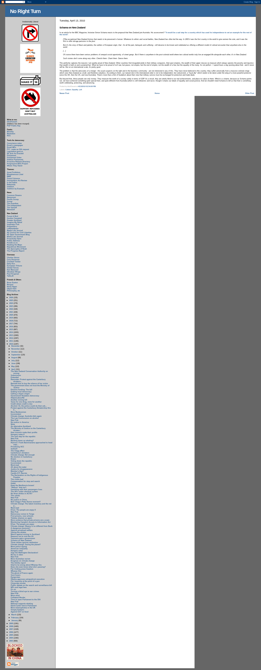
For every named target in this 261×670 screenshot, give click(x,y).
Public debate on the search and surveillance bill (31, 585)
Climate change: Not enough (23, 455)
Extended (15, 377)
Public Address (13, 241)
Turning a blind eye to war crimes (25, 591)
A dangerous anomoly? (20, 528)
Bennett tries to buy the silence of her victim (29, 383)
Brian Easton (12, 283)
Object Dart (11, 289)
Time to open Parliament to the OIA (26, 600)
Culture (68, 89)
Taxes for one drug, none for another (26, 402)
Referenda (11, 185)
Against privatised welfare (21, 530)
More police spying (19, 547)
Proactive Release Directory (18, 162)
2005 (11, 635)
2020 (11, 315)
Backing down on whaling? (22, 441)
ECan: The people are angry (22, 524)
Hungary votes (17, 551)
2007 (11, 629)
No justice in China (19, 500)
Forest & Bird (12, 216)
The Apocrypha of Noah (17, 249)
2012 (11, 338)
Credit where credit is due (21, 404)
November (15, 349)
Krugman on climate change (23, 561)
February (15, 618)
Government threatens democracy (25, 396)
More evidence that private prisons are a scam (30, 520)
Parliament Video (14, 158)
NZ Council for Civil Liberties (19, 233)
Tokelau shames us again (21, 518)
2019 (11, 318)
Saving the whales (18, 532)
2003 (11, 641)
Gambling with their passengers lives (26, 489)
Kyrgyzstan (15, 577)
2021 (11, 312)
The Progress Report (15, 251)
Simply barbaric (17, 610)
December (15, 346)
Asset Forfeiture (13, 172)
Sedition (10, 187)
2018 (11, 321)
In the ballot (12, 183)
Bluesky (10, 132)
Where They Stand (14, 166)
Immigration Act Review (17, 180)
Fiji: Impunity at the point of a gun (25, 581)
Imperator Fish (13, 224)
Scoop (9, 201)
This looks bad (17, 479)
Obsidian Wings (13, 272)
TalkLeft (10, 276)
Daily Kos (11, 264)
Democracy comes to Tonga (22, 514)
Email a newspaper (15, 145)
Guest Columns (13, 178)
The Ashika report (18, 563)
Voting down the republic (21, 461)
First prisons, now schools (22, 516)
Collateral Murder (18, 597)
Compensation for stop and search (25, 481)
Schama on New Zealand (72, 27)
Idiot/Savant (12, 122)
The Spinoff (12, 208)
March (14, 615)
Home (157, 93)
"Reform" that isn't (18, 487)
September (16, 355)
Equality (75, 89)
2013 (11, 335)
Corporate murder (18, 583)
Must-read (15, 465)
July (13, 361)
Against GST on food (19, 612)
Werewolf (11, 210)
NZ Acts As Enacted (15, 153)
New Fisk (14, 420)
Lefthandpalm (12, 228)
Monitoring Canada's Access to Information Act (30, 522)
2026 (11, 297)
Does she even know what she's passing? (28, 567)
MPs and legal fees (19, 587)
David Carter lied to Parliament (24, 606)
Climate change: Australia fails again (26, 416)
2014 (11, 332)
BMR (9, 176)
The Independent (14, 205)
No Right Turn (25, 11)
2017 (11, 324)
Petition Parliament (15, 160)
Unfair (13, 483)
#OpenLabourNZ (17, 398)
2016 (11, 327)
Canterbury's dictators (20, 453)
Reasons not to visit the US (22, 536)
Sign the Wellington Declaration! (24, 553)
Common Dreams (14, 195)
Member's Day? (17, 471)
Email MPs (11, 147)
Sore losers (15, 575)
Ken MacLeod (12, 270)
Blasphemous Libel (15, 174)
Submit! (14, 449)
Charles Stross (13, 258)
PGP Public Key (13, 126)
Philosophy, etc (13, 291)
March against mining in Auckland (25, 534)
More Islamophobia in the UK (23, 608)
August (14, 358)
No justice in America (20, 422)
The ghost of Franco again (22, 573)
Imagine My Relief (14, 222)
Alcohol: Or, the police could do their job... (29, 406)
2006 (11, 632)
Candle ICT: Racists (19, 473)
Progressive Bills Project (17, 164)
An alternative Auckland (21, 426)
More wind (15, 595)
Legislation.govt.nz (15, 151)
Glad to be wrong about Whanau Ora (26, 565)
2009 (11, 623)
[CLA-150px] (30, 72)
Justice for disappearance (21, 469)
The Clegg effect (17, 451)
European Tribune (14, 266)
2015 (11, 329)
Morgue (10, 285)
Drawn (13, 459)
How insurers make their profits (24, 432)
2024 (11, 303)
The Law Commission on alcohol (25, 418)
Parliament (11, 155)
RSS (9, 136)
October (14, 352)
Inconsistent (16, 414)
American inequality (19, 549)
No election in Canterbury (21, 457)
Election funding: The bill (21, 390)
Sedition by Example (15, 189)
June (13, 363)
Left (80, 89)
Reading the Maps (14, 245)
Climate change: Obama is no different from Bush (31, 526)
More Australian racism (20, 559)
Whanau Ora (16, 571)
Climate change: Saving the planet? (26, 545)
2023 (11, 306)
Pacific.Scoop (13, 199)
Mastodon (11, 134)
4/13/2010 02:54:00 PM (87, 86)
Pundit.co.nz (12, 243)
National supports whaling (22, 604)
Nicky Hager (12, 287)
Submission (16, 375)
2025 (11, 300)
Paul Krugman (13, 274)
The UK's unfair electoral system (24, 492)
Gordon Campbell (14, 218)
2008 (11, 626)
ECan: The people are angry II (23, 510)
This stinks (15, 496)
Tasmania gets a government (23, 538)
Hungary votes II (17, 434)
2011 (11, 341)
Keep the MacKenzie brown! (22, 485)
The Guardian (12, 203)
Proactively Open (14, 239)
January (14, 620)
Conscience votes (14, 143)
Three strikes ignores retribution (24, 542)
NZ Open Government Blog (18, 235)
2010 (11, 344)
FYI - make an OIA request (18, 149)
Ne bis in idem (17, 555)
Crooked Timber (14, 262)
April (13, 369)
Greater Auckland (14, 220)
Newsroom (11, 197)
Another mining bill (19, 400)
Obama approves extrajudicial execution (28, 579)
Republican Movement (16, 247)
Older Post (249, 93)
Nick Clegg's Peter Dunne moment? (26, 502)
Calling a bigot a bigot (20, 394)
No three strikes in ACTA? (21, 494)
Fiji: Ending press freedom (22, 569)
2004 (11, 638)
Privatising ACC (17, 447)
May (13, 366)
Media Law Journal (15, 230)
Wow (13, 424)
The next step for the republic (23, 436)
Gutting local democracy (21, 392)
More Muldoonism (18, 412)
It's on (13, 589)
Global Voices (13, 268)
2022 (11, 309)
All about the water (19, 467)
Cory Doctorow (13, 260)
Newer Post (64, 93)
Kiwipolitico (12, 226)
